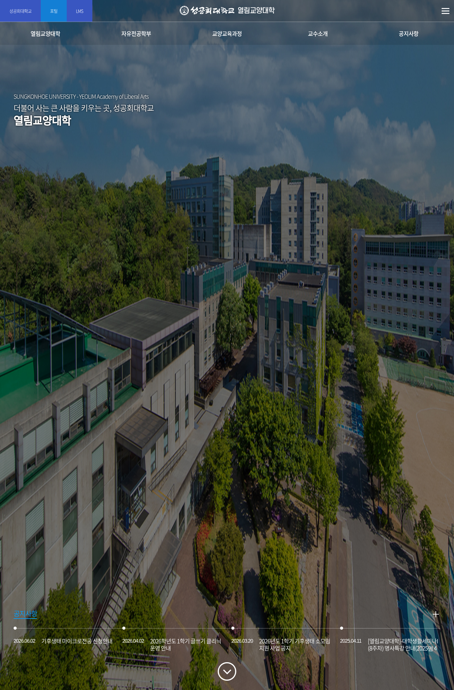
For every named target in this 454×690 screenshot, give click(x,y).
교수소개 (318, 33)
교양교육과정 (227, 33)
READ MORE (435, 614)
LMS (79, 11)
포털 (53, 11)
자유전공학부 (136, 33)
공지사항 (408, 33)
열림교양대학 (45, 33)
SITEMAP (445, 10)
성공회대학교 (20, 11)
